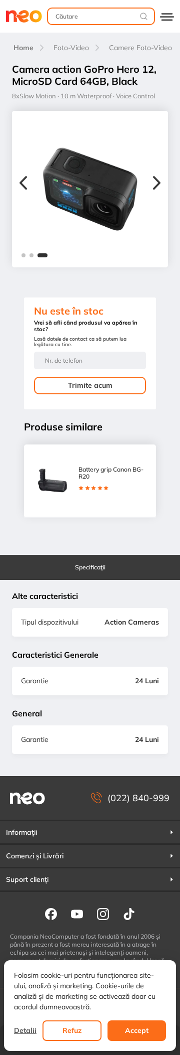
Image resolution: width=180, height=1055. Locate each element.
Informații (21, 832)
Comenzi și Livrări (35, 855)
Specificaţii (90, 567)
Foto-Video (71, 47)
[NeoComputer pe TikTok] (129, 913)
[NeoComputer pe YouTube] (77, 913)
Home (24, 47)
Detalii (25, 1030)
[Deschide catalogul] (167, 16)
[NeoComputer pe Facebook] (51, 913)
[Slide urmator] (156, 184)
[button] (24, 255)
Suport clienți (27, 879)
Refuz (72, 1030)
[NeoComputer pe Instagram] (103, 913)
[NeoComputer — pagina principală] (27, 798)
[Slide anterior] (23, 184)
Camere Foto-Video (140, 47)
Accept (136, 1030)
